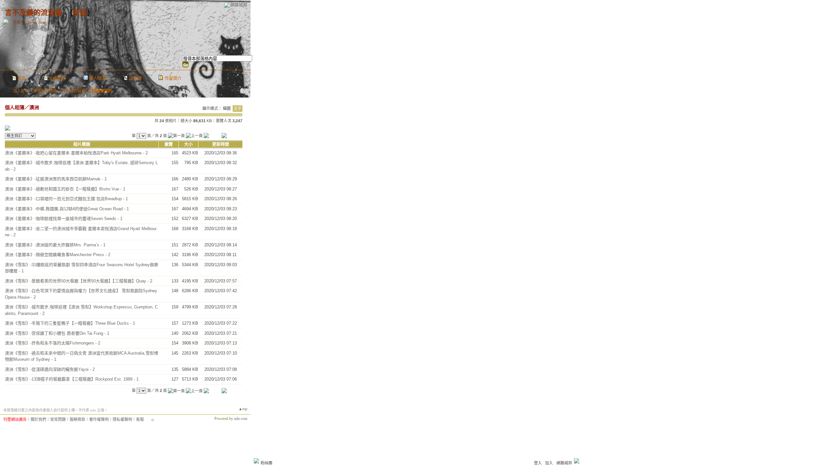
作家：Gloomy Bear (29, 22)
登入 (538, 463)
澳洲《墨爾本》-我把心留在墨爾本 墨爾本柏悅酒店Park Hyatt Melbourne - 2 (76, 152)
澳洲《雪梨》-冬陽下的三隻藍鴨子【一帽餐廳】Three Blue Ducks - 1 (70, 323)
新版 (80, 12)
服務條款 (77, 419)
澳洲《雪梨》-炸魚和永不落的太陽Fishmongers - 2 (52, 343)
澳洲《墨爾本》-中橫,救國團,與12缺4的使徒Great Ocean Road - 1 (67, 208)
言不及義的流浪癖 (33, 12)
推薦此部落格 (45, 91)
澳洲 (34, 107)
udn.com (240, 418)
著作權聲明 (99, 419)
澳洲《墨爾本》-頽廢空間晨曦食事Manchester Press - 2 (57, 254)
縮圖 (227, 108)
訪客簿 (135, 78)
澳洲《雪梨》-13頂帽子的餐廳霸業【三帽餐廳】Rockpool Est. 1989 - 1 (72, 379)
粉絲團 (266, 463)
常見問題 (58, 419)
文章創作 (57, 78)
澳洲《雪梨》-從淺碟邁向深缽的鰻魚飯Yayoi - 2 (50, 369)
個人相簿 (97, 78)
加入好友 (21, 91)
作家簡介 (173, 78)
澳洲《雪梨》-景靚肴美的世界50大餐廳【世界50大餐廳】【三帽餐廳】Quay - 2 (78, 281)
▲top (243, 409)
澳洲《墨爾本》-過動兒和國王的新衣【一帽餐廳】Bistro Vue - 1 (65, 189)
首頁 (21, 78)
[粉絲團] (256, 460)
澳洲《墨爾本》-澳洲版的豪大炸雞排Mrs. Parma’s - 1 (55, 244)
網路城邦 (238, 4)
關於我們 (38, 419)
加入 (549, 463)
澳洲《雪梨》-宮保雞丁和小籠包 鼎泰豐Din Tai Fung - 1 (57, 333)
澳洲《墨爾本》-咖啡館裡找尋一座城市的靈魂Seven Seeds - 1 (63, 218)
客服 (140, 419)
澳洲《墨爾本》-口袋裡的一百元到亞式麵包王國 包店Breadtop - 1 (66, 198)
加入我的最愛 (73, 91)
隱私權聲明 (122, 419)
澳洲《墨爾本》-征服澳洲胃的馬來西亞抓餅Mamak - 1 (56, 178)
